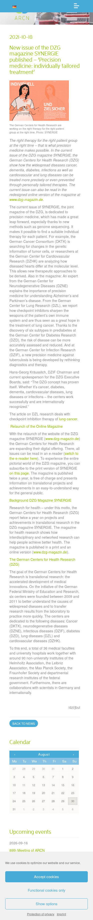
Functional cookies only (46, 890)
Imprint (61, 914)
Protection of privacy (40, 914)
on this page (19, 473)
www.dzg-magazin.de (62, 438)
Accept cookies (46, 876)
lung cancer (68, 418)
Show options (47, 903)
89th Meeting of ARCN (27, 850)
